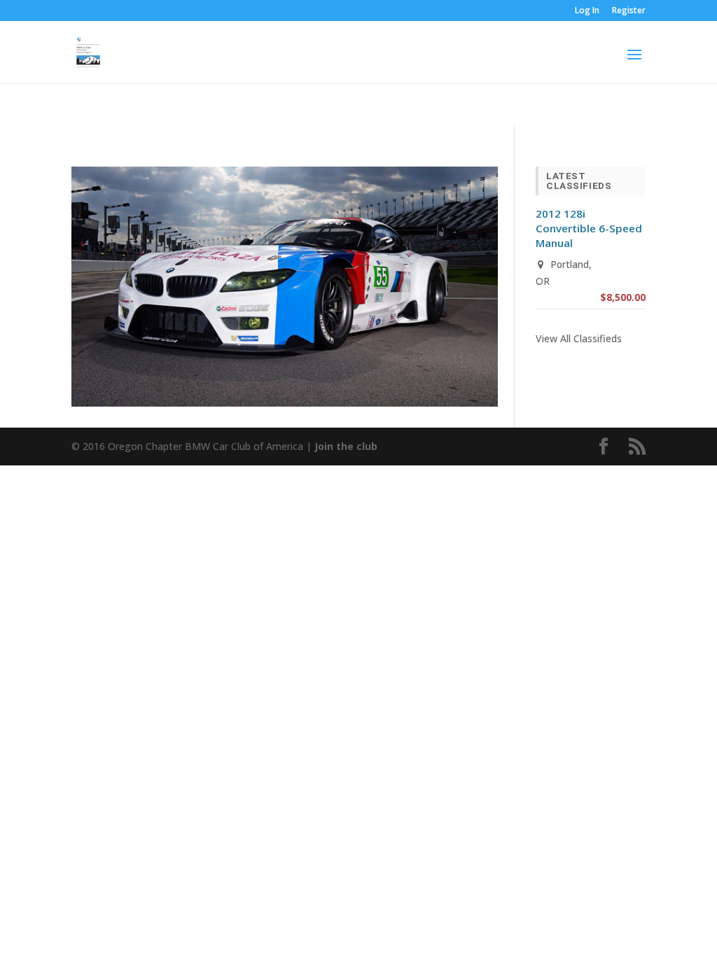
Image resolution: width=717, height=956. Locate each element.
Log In (587, 11)
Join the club (345, 446)
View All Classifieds (579, 338)
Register (629, 11)
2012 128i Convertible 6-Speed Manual (589, 228)
